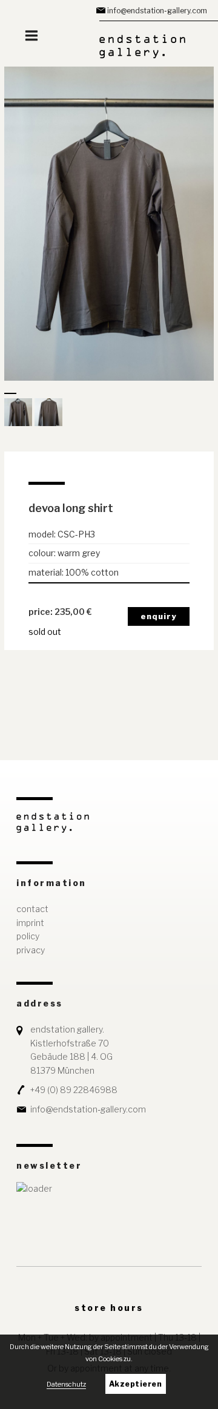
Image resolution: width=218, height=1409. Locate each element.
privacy (30, 950)
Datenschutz (66, 1384)
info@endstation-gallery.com (157, 10)
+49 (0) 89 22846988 (73, 1090)
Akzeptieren (135, 1383)
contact (32, 909)
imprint (30, 923)
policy (27, 936)
